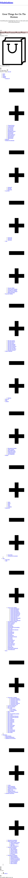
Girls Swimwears (11, 643)
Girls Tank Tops (11, 644)
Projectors (12, 844)
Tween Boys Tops (14, 704)
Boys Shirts (10, 727)
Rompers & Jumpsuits (9, 140)
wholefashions (6, 2)
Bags (6, 400)
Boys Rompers (11, 726)
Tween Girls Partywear (15, 614)
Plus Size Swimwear (12, 346)
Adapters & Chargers (12, 788)
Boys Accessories (11, 706)
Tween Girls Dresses (14, 611)
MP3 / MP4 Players (14, 846)
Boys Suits (10, 707)
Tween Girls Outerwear (15, 613)
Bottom (6, 455)
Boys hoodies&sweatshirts (13, 713)
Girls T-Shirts (10, 642)
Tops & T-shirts (11, 288)
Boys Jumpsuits (11, 719)
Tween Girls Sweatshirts (15, 618)
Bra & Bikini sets (11, 450)
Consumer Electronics (9, 793)
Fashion (4, 76)
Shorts (9, 503)
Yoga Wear (10, 554)
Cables (9, 785)
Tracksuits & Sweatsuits (13, 555)
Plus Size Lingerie (11, 345)
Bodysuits (10, 189)
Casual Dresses (11, 126)
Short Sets (10, 238)
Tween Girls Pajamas (14, 615)
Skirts (9, 502)
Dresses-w (7, 78)
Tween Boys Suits (14, 702)
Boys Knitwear (11, 720)
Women (4, 77)
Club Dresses (10, 127)
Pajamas (9, 398)
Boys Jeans (10, 718)
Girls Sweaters (11, 641)
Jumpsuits (10, 187)
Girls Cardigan (11, 623)
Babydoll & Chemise (12, 448)
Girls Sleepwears (11, 649)
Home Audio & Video (12, 841)
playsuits (9, 188)
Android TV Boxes (14, 843)
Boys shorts (12, 709)
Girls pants (10, 634)
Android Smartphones (9, 737)
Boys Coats (10, 714)
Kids (4, 558)
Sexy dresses (10, 128)
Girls (6, 560)
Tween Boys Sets (14, 700)
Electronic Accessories (12, 840)
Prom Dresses (10, 132)
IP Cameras (12, 854)
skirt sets (10, 240)
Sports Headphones (14, 857)
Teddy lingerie (11, 449)
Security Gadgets (13, 852)
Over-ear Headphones (15, 859)
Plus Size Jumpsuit (11, 349)
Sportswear (7, 507)
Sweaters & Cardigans (12, 290)
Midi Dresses (10, 138)
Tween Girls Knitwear (15, 612)
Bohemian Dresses (11, 131)
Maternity (7, 139)
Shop (4, 75)
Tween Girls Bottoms (14, 608)
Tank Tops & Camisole (12, 289)
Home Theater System (15, 842)
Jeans (9, 505)
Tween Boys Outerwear (15, 699)
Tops (6, 241)
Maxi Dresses (10, 137)
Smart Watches (8, 736)
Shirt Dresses (10, 130)
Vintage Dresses (11, 125)
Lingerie (7, 401)
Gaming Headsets (14, 861)
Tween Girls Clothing (12, 607)
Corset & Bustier (11, 452)
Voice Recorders (13, 851)
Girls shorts (10, 639)
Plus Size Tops (11, 343)
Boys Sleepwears (11, 731)
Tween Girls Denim (14, 610)
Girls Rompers (11, 635)
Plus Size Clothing (9, 293)
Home (4, 73)
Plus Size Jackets (11, 340)
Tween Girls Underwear (15, 620)
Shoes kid (7, 559)
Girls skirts (10, 637)
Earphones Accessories (15, 858)
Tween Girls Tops (14, 619)
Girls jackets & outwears (13, 629)
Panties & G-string (12, 451)
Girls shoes (10, 625)
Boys (6, 650)
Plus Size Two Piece (12, 348)
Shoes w (7, 399)
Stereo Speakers (13, 863)
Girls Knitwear (11, 633)
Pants (9, 504)
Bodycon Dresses (11, 134)
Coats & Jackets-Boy (12, 705)
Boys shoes (10, 728)
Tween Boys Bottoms (14, 698)
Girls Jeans (10, 630)
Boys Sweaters (13, 710)
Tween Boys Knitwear (15, 703)
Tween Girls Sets (13, 616)
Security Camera (13, 850)
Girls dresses (10, 626)
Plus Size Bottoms (11, 344)
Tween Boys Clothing (12, 697)
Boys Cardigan (11, 711)
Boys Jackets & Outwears (13, 716)
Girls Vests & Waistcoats (13, 648)
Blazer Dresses (11, 135)
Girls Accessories (11, 622)
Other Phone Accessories (13, 792)
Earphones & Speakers (12, 855)
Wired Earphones (14, 856)
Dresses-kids (10, 647)
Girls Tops (10, 646)
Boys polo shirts (11, 725)
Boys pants (10, 723)
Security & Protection (12, 847)
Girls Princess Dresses (12, 636)
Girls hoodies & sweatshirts (14, 627)
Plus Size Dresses (11, 341)
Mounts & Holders (11, 787)
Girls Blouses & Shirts (12, 621)
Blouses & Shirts (11, 292)
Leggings (10, 506)
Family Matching (8, 351)
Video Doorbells (13, 849)
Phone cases (10, 789)
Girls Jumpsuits (11, 632)
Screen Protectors (11, 786)
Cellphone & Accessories (10, 738)
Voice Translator (13, 862)
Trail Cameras (13, 848)
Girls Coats (10, 628)
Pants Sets (10, 237)
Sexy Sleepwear (11, 454)
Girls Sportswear (11, 640)
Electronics (5, 734)
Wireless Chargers (11, 791)
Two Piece (7, 190)
